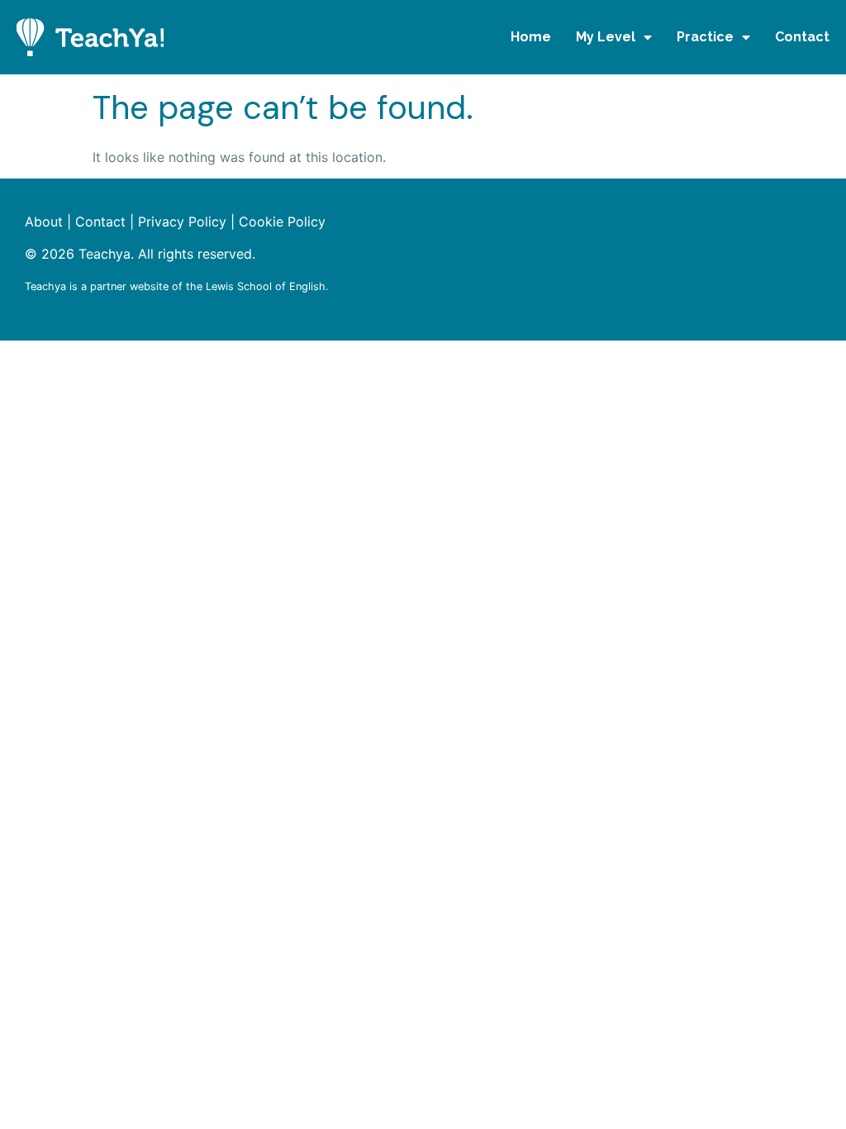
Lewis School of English (266, 286)
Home (531, 37)
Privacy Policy (182, 221)
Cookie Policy (282, 221)
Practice (705, 37)
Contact (802, 37)
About (44, 221)
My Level (605, 37)
